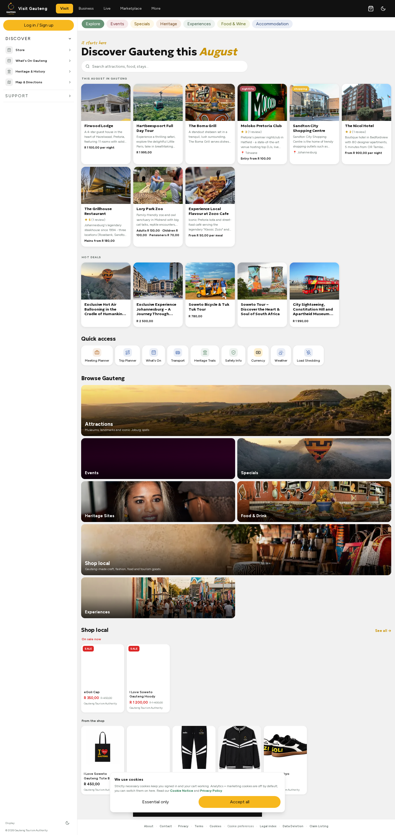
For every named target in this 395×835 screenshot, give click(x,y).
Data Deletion (293, 826)
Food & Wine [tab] (233, 23)
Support (16, 95)
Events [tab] (117, 23)
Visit (64, 8)
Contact (166, 826)
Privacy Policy (211, 791)
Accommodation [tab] (272, 23)
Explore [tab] (93, 23)
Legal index (268, 826)
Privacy (183, 826)
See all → (383, 631)
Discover (18, 38)
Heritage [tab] (168, 23)
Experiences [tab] (199, 23)
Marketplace (131, 8)
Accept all (239, 801)
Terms (199, 826)
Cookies (215, 826)
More (155, 8)
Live (106, 8)
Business (86, 8)
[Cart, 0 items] (370, 8)
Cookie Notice (181, 791)
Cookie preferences (241, 826)
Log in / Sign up (38, 25)
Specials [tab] (142, 23)
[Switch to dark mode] (383, 8)
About (148, 826)
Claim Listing (319, 826)
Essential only (155, 801)
